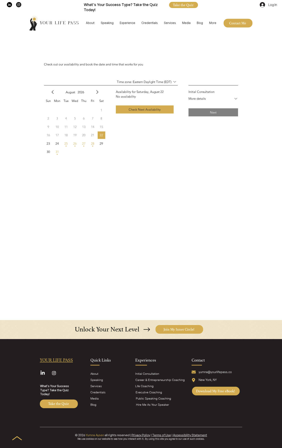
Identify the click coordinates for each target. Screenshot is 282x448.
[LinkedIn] (9, 4)
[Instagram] (18, 4)
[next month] (97, 92)
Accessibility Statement (190, 435)
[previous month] (52, 92)
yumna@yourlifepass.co (215, 372)
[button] (183, 5)
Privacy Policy (141, 435)
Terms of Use (161, 435)
